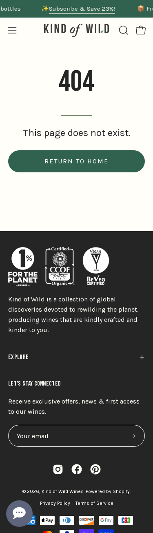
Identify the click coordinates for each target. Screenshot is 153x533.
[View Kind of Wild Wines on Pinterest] (95, 469)
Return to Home (76, 161)
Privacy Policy (55, 503)
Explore (18, 357)
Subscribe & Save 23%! (82, 8)
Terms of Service (94, 503)
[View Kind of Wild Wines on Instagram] (58, 469)
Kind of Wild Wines (63, 491)
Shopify (121, 491)
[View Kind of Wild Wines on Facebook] (77, 469)
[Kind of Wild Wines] (76, 30)
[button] (123, 30)
